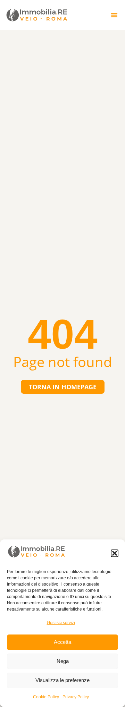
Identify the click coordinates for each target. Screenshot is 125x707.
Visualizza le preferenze (62, 680)
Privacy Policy (75, 697)
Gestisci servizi (61, 622)
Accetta (62, 642)
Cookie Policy (46, 697)
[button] (114, 553)
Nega (63, 661)
